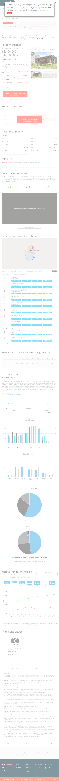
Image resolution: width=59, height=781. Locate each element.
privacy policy (36, 10)
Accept (9, 13)
